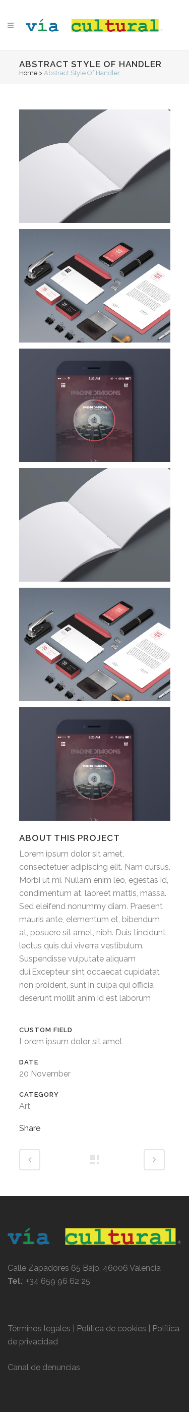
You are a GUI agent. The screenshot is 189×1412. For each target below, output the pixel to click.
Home (28, 73)
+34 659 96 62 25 (58, 1281)
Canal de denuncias (44, 1367)
